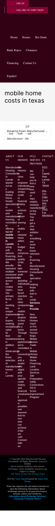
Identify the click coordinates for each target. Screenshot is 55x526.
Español (11, 76)
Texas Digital (21, 479)
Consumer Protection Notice (27, 499)
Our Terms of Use (19, 474)
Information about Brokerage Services (27, 496)
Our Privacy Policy (36, 474)
